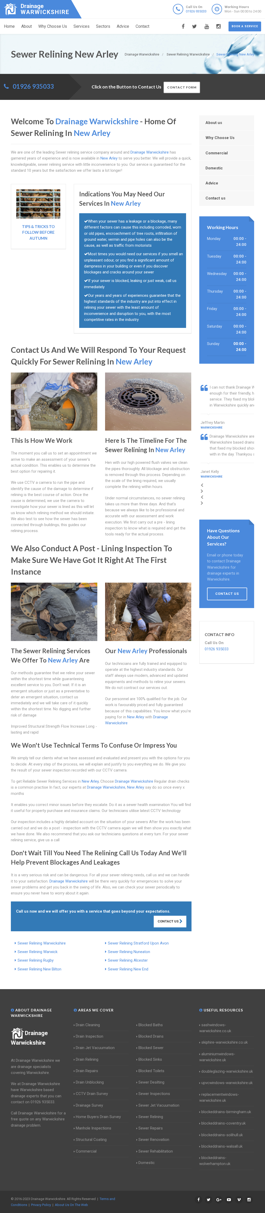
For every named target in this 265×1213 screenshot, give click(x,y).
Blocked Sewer (151, 1047)
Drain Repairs (87, 1071)
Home (9, 26)
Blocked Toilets (151, 1071)
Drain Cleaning (88, 1025)
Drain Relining (87, 1059)
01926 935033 (196, 11)
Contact (142, 26)
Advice (123, 26)
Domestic (214, 168)
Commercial (216, 153)
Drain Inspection (89, 1036)
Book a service (245, 26)
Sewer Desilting (151, 1082)
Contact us (215, 198)
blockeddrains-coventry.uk (223, 1123)
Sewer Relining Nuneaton (129, 951)
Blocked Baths (150, 1025)
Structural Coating (91, 1139)
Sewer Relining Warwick (37, 951)
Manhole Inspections (93, 1128)
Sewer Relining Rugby (36, 960)
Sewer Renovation (153, 1139)
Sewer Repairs (150, 1128)
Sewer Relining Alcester (128, 960)
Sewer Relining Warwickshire (42, 943)
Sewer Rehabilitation (155, 1151)
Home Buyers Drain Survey (98, 1116)
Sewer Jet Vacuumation (158, 1105)
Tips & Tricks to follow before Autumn (38, 232)
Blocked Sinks (150, 1059)
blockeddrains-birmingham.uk (226, 1111)
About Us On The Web (71, 1205)
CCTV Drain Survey (92, 1093)
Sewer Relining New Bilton (39, 969)
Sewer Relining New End (128, 969)
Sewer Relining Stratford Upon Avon (138, 943)
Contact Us (168, 921)
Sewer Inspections (154, 1093)
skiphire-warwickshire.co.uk (224, 1042)
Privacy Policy (41, 1205)
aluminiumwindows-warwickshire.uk (217, 1057)
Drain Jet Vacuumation (95, 1047)
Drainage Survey (89, 1105)
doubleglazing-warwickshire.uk (227, 1071)
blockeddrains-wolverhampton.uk (214, 1160)
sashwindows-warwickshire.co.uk (215, 1028)
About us (213, 122)
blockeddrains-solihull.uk (222, 1135)
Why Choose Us (52, 26)
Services (81, 26)
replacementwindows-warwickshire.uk (219, 1097)
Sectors (103, 26)
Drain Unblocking (90, 1082)
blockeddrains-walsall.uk (221, 1146)
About (26, 26)
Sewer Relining (150, 1116)
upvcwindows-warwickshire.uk (227, 1082)
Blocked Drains (151, 1036)
